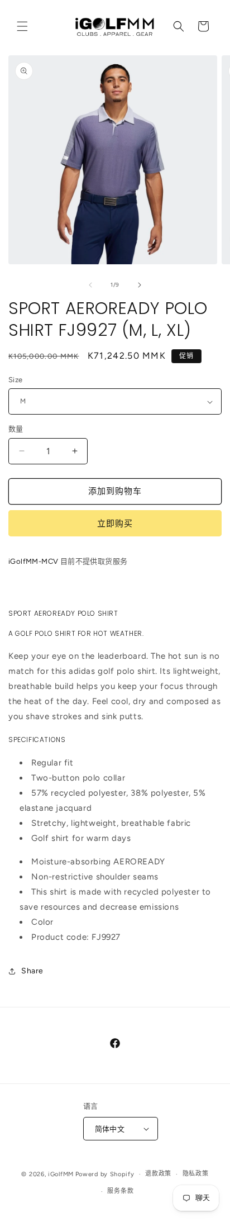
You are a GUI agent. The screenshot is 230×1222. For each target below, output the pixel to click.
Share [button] (32, 971)
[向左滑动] (90, 285)
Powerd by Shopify (105, 1174)
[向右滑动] (139, 285)
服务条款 (120, 1191)
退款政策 (158, 1173)
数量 (15, 429)
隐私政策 (196, 1173)
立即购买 (115, 524)
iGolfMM (61, 1174)
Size (15, 379)
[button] (22, 26)
